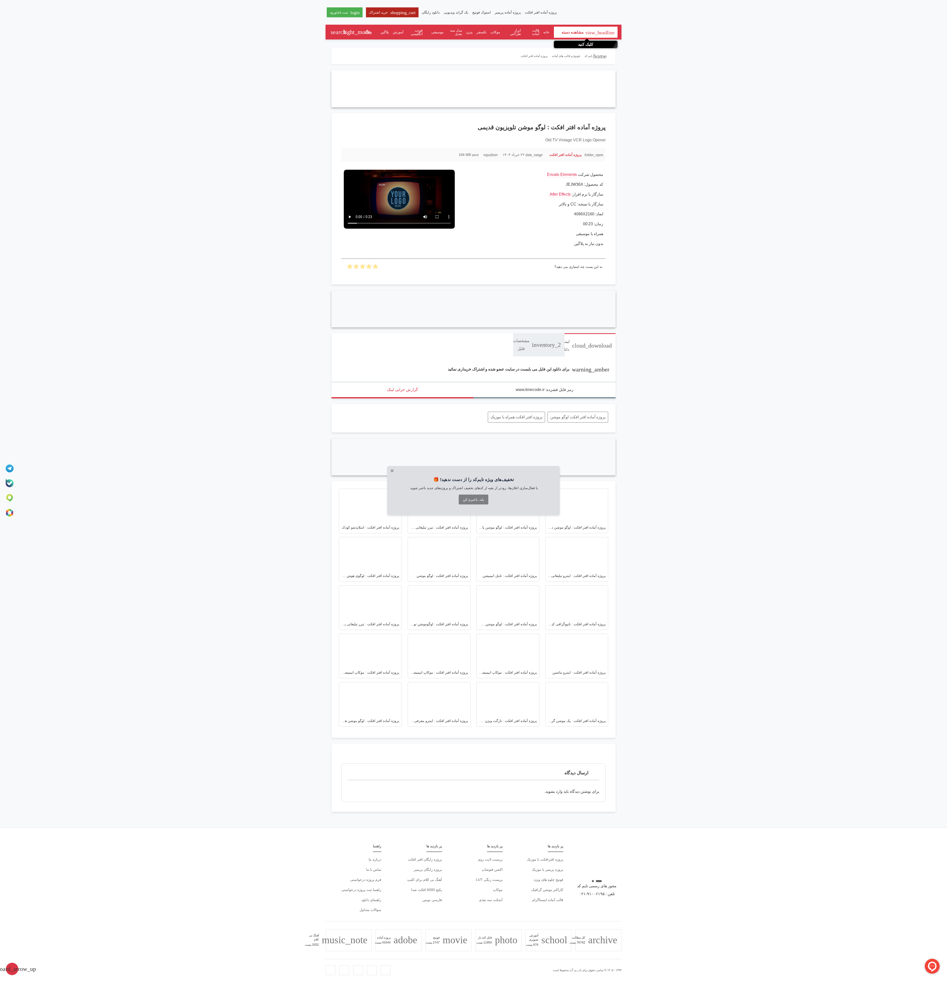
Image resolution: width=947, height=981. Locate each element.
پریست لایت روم (490, 859)
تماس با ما (373, 869)
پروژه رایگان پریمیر (428, 869)
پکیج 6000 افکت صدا (426, 890)
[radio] (375, 268)
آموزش (398, 32)
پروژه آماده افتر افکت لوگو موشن (577, 417)
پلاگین (385, 32)
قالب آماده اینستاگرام (547, 900)
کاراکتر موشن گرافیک (547, 890)
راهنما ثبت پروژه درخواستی (361, 890)
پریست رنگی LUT (489, 880)
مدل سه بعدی (456, 32)
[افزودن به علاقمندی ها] (347, 154)
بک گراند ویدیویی (456, 12)
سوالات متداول (370, 910)
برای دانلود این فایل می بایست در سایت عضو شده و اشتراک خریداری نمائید (528, 369)
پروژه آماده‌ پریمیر (508, 12)
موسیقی (437, 32)
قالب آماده (535, 32)
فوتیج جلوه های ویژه (548, 880)
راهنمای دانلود (371, 900)
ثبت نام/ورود (345, 12)
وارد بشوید (554, 791)
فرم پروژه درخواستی (365, 880)
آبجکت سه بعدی (491, 900)
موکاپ (495, 32)
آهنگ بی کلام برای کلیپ (424, 880)
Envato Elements (562, 174)
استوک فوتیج (481, 12)
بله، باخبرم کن (473, 499)
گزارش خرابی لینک (402, 390)
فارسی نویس (432, 900)
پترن (469, 32)
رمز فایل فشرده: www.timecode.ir (544, 390)
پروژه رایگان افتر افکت (425, 859)
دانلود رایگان (431, 12)
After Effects (560, 194)
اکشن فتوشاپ (492, 869)
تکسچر (481, 32)
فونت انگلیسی (417, 32)
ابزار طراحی (515, 32)
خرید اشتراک (392, 12)
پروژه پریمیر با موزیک (547, 869)
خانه (546, 32)
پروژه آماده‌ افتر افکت (541, 12)
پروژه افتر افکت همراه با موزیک (516, 417)
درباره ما (375, 859)
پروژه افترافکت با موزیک (545, 859)
